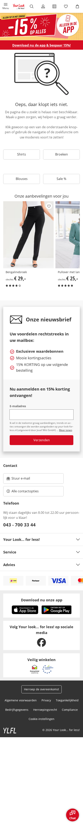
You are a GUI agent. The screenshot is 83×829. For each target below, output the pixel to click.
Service (9, 552)
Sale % (61, 179)
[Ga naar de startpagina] (18, 6)
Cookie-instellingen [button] (41, 719)
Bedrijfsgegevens (16, 710)
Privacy (46, 700)
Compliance (70, 710)
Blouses (22, 179)
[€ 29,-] (28, 234)
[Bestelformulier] (54, 6)
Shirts (21, 154)
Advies (9, 564)
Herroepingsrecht (45, 710)
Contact (10, 465)
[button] (5, 6)
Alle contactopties (25, 491)
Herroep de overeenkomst (41, 689)
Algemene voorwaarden (21, 700)
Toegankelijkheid (67, 700)
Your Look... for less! (21, 539)
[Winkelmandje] (77, 6)
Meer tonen (65, 430)
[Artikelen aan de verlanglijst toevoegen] (49, 206)
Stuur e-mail (20, 479)
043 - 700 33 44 (19, 525)
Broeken (61, 154)
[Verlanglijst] (66, 6)
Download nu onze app (41, 600)
